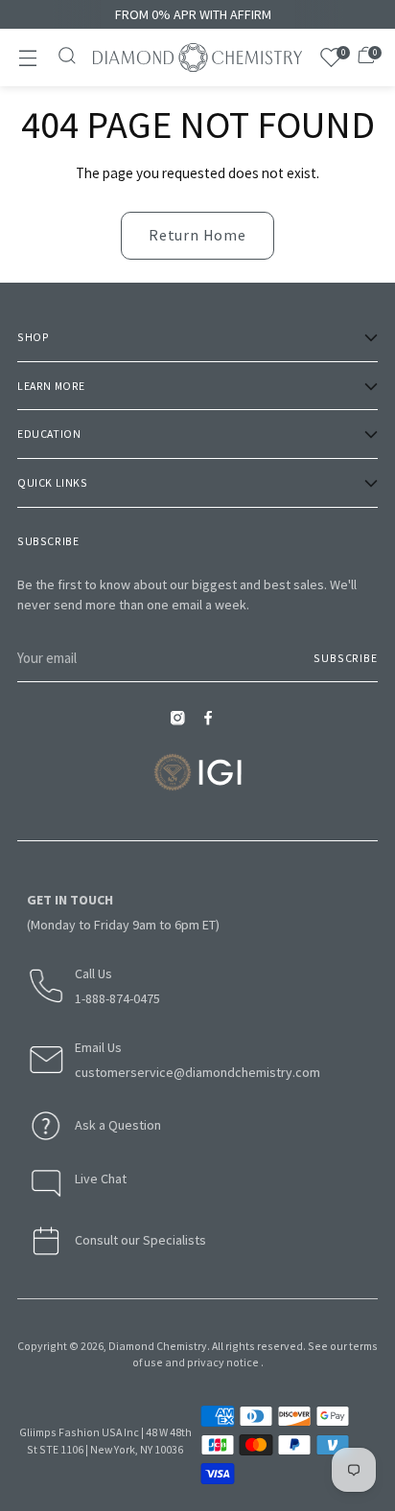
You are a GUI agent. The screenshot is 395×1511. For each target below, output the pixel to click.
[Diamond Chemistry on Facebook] (212, 724)
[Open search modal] (68, 58)
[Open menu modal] (27, 58)
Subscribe (346, 658)
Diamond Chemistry (157, 1346)
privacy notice (223, 1362)
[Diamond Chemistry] (197, 57)
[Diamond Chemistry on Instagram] (182, 724)
